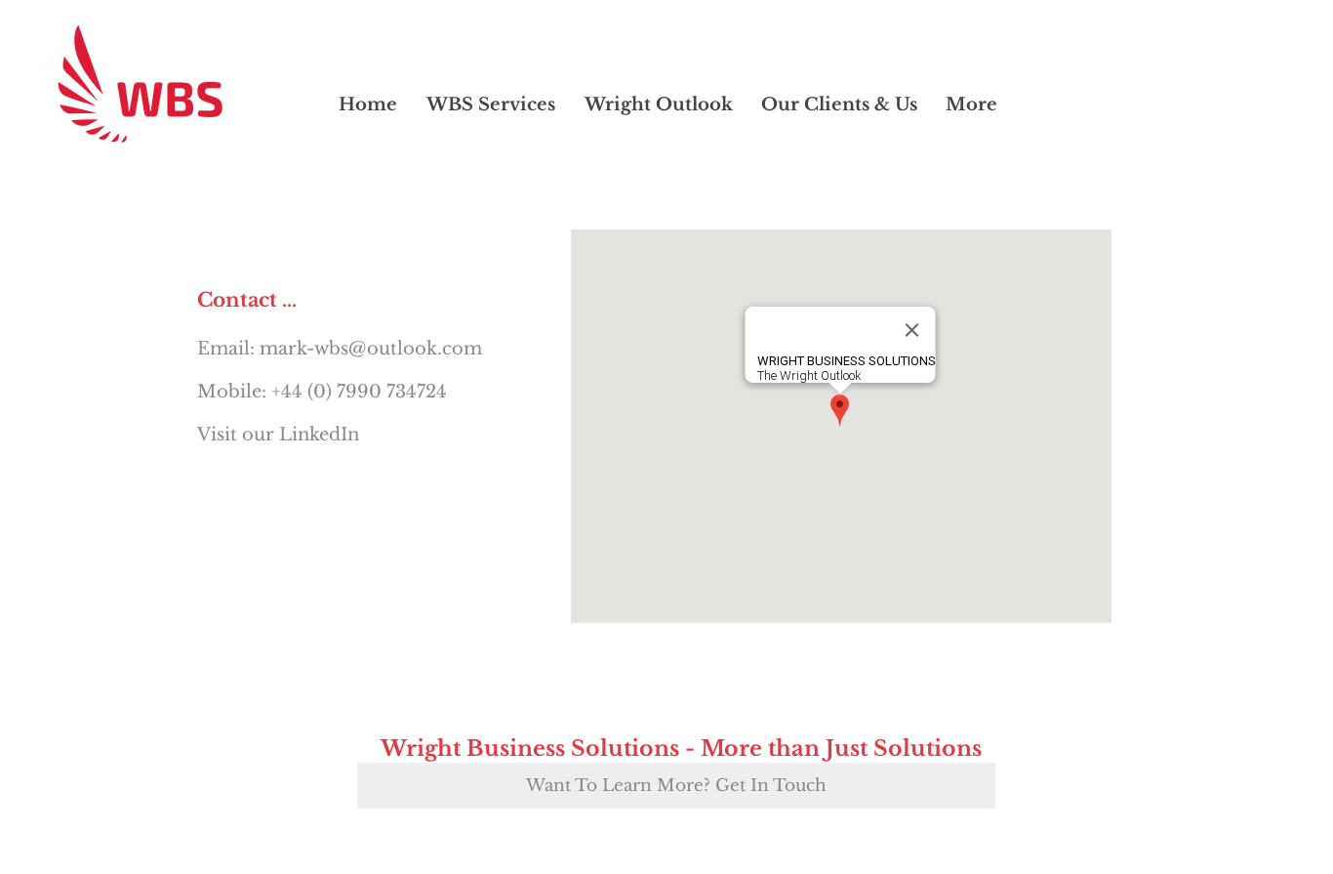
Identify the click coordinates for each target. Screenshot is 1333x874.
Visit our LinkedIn (278, 434)
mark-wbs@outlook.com (371, 348)
